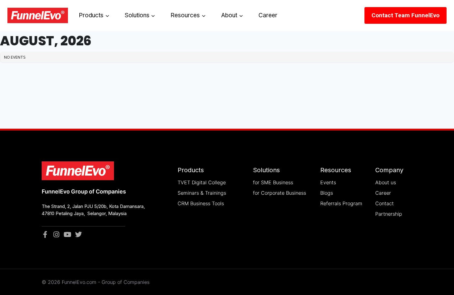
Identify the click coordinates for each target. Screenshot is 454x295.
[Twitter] (78, 234)
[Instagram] (56, 234)
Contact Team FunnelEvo (405, 15)
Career (268, 15)
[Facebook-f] (45, 234)
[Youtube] (67, 234)
